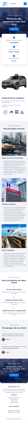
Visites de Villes (14, 401)
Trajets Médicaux (14, 399)
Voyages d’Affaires (14, 402)
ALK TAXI (13, 3)
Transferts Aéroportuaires (14, 397)
